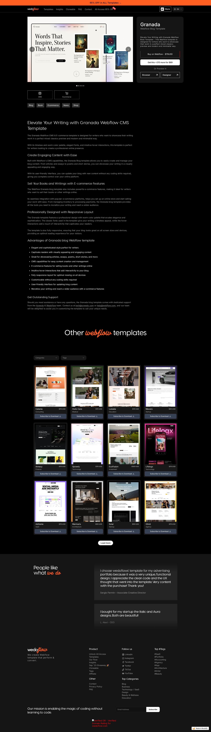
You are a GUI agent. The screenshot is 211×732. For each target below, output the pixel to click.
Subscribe (153, 709)
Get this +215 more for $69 (160, 62)
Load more (106, 543)
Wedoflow (51, 305)
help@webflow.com (106, 305)
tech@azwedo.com (85, 305)
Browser (146, 75)
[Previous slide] (32, 49)
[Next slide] (128, 49)
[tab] (76, 85)
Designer (167, 75)
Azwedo (40, 305)
